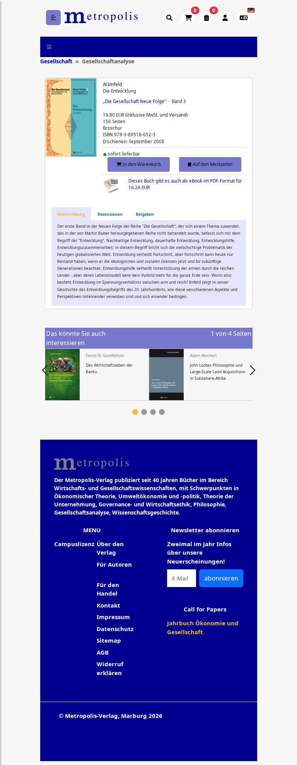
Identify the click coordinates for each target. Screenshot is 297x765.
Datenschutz (115, 629)
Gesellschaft (56, 61)
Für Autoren (114, 564)
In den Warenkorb (141, 164)
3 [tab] (153, 412)
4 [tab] (162, 412)
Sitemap (109, 640)
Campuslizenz (74, 544)
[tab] (71, 214)
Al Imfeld (112, 84)
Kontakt (108, 605)
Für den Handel (108, 589)
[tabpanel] (97, 375)
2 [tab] (144, 412)
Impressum (113, 617)
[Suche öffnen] (169, 17)
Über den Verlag (110, 548)
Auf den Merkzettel (211, 164)
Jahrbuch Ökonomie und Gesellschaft (203, 627)
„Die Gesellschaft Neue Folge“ (134, 101)
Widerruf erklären (110, 668)
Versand (177, 115)
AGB (103, 652)
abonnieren (221, 578)
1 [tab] (135, 412)
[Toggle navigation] (49, 47)
